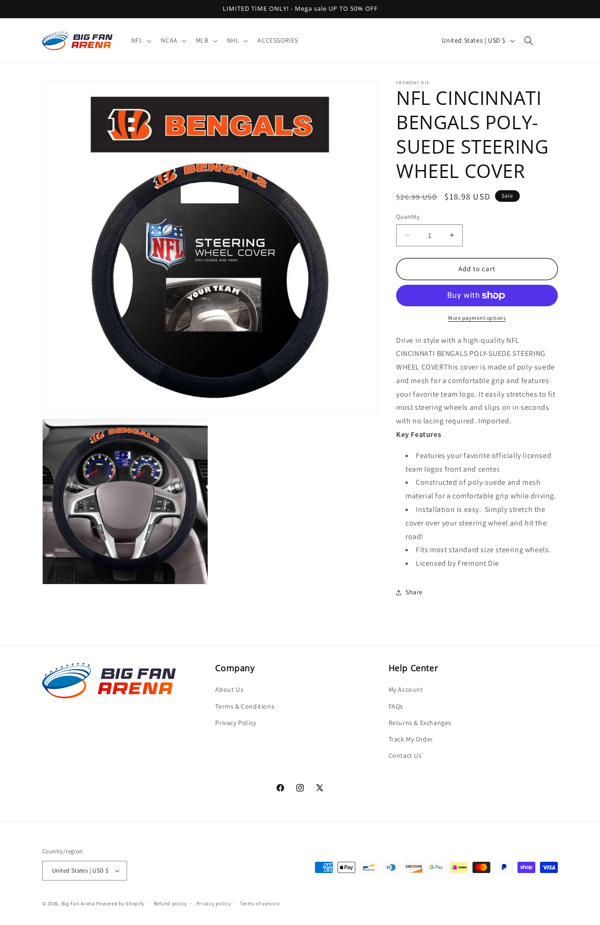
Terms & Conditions (244, 706)
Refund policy (170, 903)
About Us (229, 689)
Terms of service (259, 903)
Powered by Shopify (120, 903)
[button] (141, 40)
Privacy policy (213, 903)
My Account (406, 689)
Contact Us (405, 755)
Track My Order (411, 739)
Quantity (408, 217)
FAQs (396, 706)
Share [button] (414, 592)
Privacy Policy (235, 722)
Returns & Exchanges (420, 722)
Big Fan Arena (78, 903)
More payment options (477, 317)
